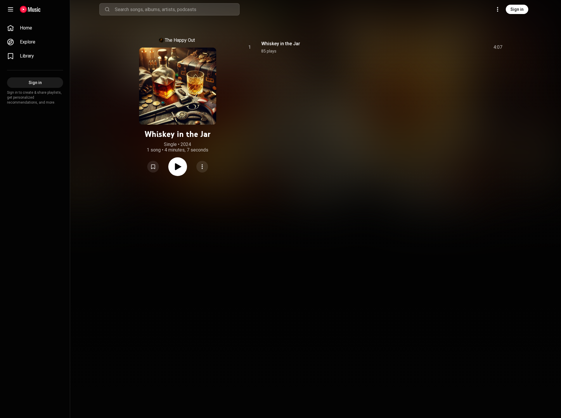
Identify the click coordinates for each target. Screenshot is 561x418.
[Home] (30, 9)
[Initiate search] (107, 9)
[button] (153, 167)
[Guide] (10, 9)
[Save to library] (153, 166)
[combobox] (177, 9)
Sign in (517, 9)
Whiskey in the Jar (280, 43)
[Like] (454, 47)
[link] (35, 28)
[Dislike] (465, 47)
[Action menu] (202, 167)
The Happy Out (180, 40)
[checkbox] (498, 47)
